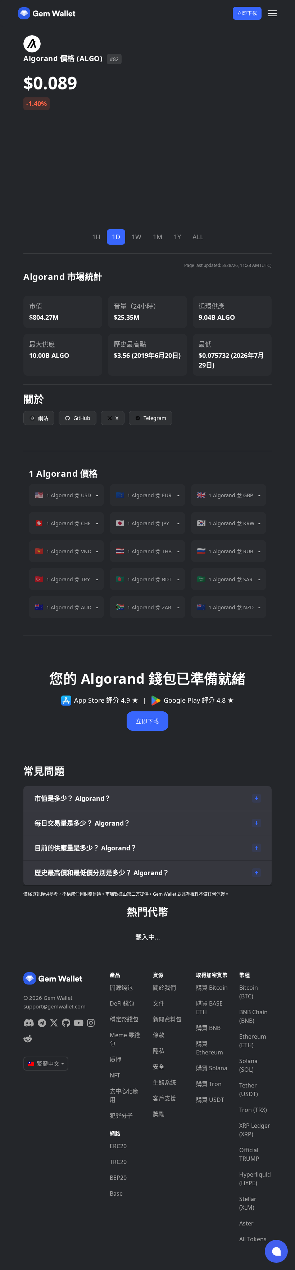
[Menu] (272, 13)
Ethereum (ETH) (252, 1041)
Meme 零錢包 (125, 1039)
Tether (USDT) (248, 1089)
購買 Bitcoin (212, 988)
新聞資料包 (167, 1019)
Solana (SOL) (248, 1065)
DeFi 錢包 (122, 1003)
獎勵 (158, 1114)
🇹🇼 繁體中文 (44, 1063)
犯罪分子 (121, 1115)
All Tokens (253, 1239)
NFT (115, 1075)
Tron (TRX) (253, 1110)
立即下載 (247, 13)
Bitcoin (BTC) (248, 992)
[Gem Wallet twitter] (54, 1022)
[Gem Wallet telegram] (42, 1022)
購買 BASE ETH (209, 1007)
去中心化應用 (124, 1095)
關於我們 (164, 988)
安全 (158, 1067)
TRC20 (118, 1162)
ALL (197, 236)
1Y (177, 236)
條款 (158, 1035)
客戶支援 (164, 1098)
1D (116, 236)
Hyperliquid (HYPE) (255, 1178)
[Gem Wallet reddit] (27, 1038)
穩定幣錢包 (124, 1019)
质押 (115, 1059)
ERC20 (118, 1146)
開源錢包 (121, 988)
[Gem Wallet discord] (28, 1022)
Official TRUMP (249, 1154)
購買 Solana (211, 1068)
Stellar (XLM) (248, 1203)
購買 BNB (208, 1028)
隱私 (158, 1051)
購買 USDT (210, 1100)
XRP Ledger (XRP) (254, 1130)
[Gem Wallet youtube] (78, 1022)
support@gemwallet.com (54, 1006)
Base (116, 1193)
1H (96, 236)
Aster (246, 1223)
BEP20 (118, 1178)
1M (157, 236)
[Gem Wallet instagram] (91, 1022)
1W (136, 236)
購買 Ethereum (209, 1048)
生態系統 (164, 1082)
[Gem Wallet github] (66, 1022)
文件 (158, 1003)
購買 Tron (209, 1084)
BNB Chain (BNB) (253, 1016)
